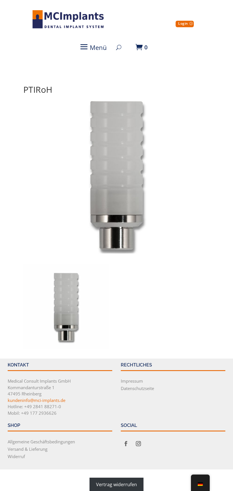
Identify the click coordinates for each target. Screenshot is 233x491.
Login (183, 23)
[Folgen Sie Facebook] (126, 444)
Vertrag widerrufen (116, 484)
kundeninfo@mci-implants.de (36, 400)
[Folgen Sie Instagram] (138, 444)
